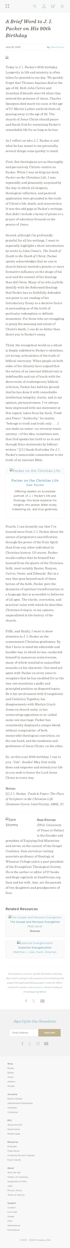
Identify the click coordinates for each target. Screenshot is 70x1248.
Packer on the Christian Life (35, 480)
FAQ (9, 1221)
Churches (12, 1108)
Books (10, 1068)
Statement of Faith (17, 1181)
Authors (11, 1081)
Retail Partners (14, 1099)
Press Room (13, 1151)
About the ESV (15, 1125)
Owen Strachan (46, 952)
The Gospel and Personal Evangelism (35, 921)
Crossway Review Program (21, 1155)
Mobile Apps (13, 1134)
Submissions (13, 1225)
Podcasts (12, 1146)
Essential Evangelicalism (35, 947)
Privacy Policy (14, 1190)
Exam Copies (14, 1160)
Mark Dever (35, 926)
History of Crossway (17, 1177)
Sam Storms (57, 46)
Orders (10, 1216)
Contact (11, 1207)
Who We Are (14, 1172)
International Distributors (20, 1103)
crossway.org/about (34, 991)
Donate (11, 1086)
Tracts (10, 1077)
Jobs (9, 1186)
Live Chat (12, 1212)
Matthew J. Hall (23, 952)
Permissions (13, 1230)
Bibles (10, 1073)
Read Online (13, 1129)
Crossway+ (13, 1112)
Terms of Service (15, 1195)
